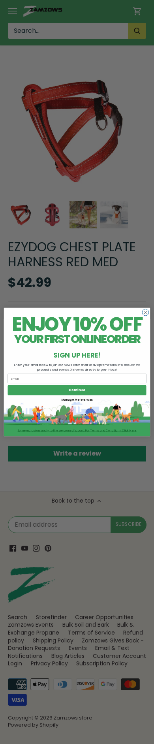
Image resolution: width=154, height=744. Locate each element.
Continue (77, 390)
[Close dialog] (145, 312)
